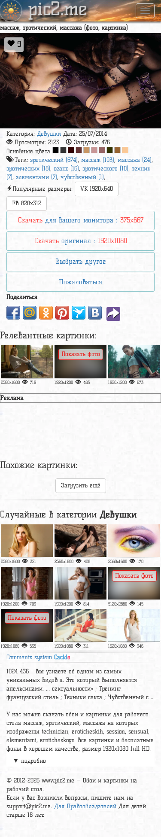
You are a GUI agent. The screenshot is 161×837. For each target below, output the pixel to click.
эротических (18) (28, 168)
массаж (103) (97, 160)
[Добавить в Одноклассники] (46, 313)
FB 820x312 (26, 203)
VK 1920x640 (96, 188)
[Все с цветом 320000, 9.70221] (71, 150)
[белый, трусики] (80, 583)
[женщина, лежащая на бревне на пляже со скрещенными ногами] (80, 540)
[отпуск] (134, 583)
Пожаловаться (80, 282)
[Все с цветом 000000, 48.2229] (55, 150)
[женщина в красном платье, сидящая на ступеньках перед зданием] (80, 625)
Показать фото (80, 354)
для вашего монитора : (80, 220)
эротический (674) (54, 160)
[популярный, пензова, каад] (134, 540)
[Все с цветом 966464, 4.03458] (102, 150)
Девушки (49, 133)
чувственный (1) (82, 177)
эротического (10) (105, 168)
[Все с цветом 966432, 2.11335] (117, 150)
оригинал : (80, 241)
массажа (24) (135, 160)
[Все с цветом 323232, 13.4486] (63, 150)
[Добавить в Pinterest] (62, 313)
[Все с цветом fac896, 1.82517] (125, 150)
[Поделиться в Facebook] (13, 313)
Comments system (38, 657)
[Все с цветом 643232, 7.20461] (79, 150)
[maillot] (27, 583)
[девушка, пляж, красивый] (27, 625)
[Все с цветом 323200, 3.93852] (109, 150)
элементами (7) (36, 177)
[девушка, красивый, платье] (134, 625)
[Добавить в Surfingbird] (78, 313)
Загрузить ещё (80, 485)
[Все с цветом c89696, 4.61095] (94, 150)
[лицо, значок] (134, 361)
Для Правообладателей (85, 806)
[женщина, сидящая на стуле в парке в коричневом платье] (80, 361)
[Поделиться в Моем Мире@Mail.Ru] (29, 313)
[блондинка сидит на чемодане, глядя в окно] (27, 361)
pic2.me (57, 10)
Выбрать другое (81, 261)
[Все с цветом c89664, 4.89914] (86, 150)
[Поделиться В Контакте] (95, 313)
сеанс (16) (66, 168)
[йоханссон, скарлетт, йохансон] (27, 540)
